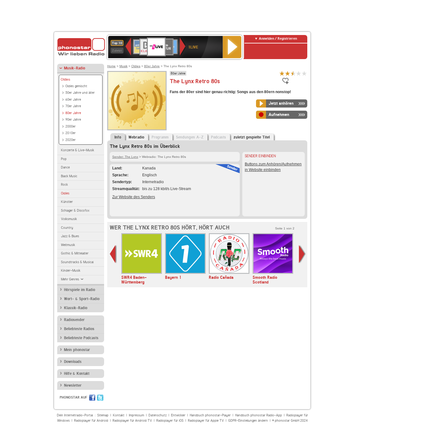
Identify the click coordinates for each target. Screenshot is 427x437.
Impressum (136, 415)
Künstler (67, 202)
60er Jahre (73, 100)
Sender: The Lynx (125, 156)
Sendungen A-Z (189, 137)
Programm (160, 137)
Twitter (100, 397)
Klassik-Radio (75, 308)
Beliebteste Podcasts (81, 338)
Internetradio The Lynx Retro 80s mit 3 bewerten (293, 73)
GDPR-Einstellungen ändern (248, 421)
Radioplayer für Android (91, 421)
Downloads (73, 361)
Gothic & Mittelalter (74, 253)
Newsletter (73, 385)
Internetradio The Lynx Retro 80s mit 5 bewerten (304, 73)
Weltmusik (68, 245)
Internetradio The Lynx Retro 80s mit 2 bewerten (287, 73)
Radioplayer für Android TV (132, 421)
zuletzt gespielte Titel (252, 137)
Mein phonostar (77, 350)
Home (111, 66)
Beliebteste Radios (79, 329)
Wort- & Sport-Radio (81, 299)
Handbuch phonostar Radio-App (258, 415)
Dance (65, 167)
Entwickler (178, 415)
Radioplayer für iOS (169, 421)
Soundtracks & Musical (77, 262)
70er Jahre (73, 106)
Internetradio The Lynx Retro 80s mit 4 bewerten (299, 73)
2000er (70, 126)
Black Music (69, 176)
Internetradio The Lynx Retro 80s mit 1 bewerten (282, 73)
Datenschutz (157, 415)
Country (67, 228)
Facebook (92, 397)
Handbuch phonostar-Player (210, 415)
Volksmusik (69, 219)
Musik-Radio (74, 68)
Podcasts (218, 137)
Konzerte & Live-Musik (77, 150)
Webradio (136, 137)
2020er (70, 140)
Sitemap (102, 415)
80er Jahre (73, 113)
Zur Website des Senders (133, 197)
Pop (64, 159)
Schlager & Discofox (75, 210)
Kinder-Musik (70, 271)
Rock (64, 185)
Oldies (65, 79)
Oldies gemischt (76, 86)
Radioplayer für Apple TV (206, 421)
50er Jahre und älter (80, 93)
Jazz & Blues (70, 236)
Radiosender (74, 320)
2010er (70, 133)
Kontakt (118, 415)
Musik (123, 66)
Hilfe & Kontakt (76, 373)
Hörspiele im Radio (79, 290)
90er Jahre (73, 120)
